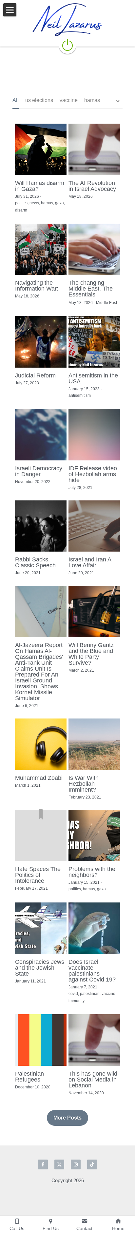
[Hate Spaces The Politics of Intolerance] (41, 835)
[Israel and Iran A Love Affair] (94, 526)
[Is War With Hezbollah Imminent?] (94, 744)
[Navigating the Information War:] (41, 249)
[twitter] (59, 1164)
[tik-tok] (92, 1164)
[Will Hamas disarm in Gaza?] (41, 149)
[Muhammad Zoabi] (41, 744)
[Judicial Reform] (41, 342)
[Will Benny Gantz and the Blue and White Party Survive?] (94, 611)
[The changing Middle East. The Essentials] (94, 249)
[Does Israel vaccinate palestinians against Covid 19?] (94, 928)
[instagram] (76, 1164)
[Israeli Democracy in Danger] (41, 434)
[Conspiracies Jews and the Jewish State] (41, 928)
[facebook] (43, 1164)
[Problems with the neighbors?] (94, 835)
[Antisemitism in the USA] (94, 342)
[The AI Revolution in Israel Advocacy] (94, 149)
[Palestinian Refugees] (41, 1040)
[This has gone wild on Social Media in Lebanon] (94, 1040)
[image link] (67, 19)
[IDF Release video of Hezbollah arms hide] (94, 434)
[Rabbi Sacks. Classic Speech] (41, 526)
